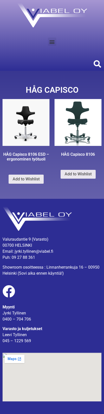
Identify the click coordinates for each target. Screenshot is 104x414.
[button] (52, 42)
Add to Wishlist (26, 179)
